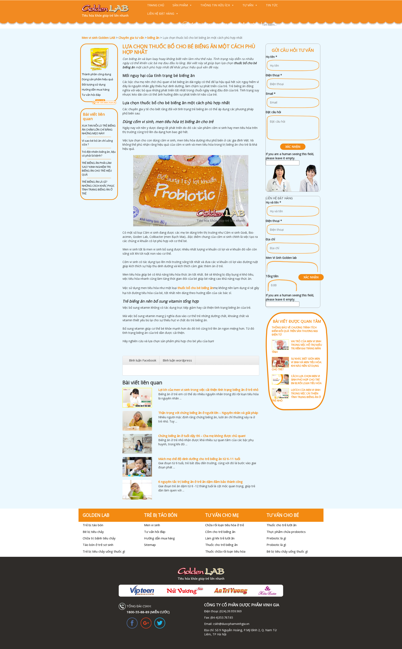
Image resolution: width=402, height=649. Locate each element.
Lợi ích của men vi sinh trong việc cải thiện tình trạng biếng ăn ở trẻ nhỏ (208, 389)
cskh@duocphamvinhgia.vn (230, 624)
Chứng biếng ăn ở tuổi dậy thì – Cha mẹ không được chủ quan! (201, 436)
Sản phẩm (180, 5)
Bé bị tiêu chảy (93, 532)
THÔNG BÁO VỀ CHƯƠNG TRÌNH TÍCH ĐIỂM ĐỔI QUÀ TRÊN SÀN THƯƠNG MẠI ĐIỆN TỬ (295, 331)
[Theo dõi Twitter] (159, 623)
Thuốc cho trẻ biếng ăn (221, 545)
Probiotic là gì (276, 545)
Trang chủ (155, 5)
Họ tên (271, 57)
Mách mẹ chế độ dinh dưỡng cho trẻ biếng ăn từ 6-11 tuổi (199, 459)
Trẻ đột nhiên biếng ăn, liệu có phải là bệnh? (99, 154)
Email (271, 94)
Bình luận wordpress (177, 360)
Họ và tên (273, 202)
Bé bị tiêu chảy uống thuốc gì (287, 551)
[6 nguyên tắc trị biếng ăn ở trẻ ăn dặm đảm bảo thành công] (137, 489)
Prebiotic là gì (276, 538)
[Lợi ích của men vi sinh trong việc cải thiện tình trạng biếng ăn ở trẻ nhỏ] (137, 397)
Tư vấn (247, 5)
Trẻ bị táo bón (93, 525)
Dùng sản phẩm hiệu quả (97, 79)
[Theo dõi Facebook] (132, 623)
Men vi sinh (152, 525)
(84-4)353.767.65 (221, 617)
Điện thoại (274, 75)
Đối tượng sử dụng (93, 84)
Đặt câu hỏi (273, 112)
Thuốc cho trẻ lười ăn (281, 525)
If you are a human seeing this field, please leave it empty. (290, 156)
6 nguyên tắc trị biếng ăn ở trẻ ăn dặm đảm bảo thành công (200, 481)
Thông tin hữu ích (215, 5)
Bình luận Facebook (142, 360)
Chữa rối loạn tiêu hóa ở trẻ (224, 525)
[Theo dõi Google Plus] (145, 623)
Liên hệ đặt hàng (160, 14)
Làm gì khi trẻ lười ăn (219, 538)
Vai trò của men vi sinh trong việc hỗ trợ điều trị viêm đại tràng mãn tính (297, 346)
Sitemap (150, 545)
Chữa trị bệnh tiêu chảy (99, 538)
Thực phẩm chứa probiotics (286, 532)
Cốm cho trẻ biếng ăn (220, 532)
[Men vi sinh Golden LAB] (109, 10)
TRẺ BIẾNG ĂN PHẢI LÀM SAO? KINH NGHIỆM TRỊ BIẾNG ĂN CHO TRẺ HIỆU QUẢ (97, 168)
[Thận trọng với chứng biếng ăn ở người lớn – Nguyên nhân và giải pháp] (137, 420)
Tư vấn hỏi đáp (91, 95)
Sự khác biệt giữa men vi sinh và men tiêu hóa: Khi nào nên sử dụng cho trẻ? (297, 364)
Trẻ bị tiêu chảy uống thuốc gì (104, 551)
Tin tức (272, 5)
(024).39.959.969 (230, 611)
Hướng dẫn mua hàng (95, 89)
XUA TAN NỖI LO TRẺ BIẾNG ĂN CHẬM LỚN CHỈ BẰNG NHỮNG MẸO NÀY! (99, 129)
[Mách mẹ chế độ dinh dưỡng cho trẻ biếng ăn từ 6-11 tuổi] (137, 466)
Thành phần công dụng (96, 74)
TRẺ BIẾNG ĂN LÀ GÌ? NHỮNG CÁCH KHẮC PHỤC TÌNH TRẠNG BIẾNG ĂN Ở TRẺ (98, 187)
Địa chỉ (270, 239)
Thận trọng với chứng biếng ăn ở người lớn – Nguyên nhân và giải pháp (208, 413)
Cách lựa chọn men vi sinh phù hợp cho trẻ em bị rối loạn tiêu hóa (306, 379)
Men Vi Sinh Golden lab (281, 258)
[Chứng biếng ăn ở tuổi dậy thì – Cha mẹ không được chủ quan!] (137, 443)
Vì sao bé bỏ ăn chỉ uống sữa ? (97, 142)
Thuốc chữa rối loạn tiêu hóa (225, 551)
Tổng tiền (272, 276)
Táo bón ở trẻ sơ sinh (98, 545)
